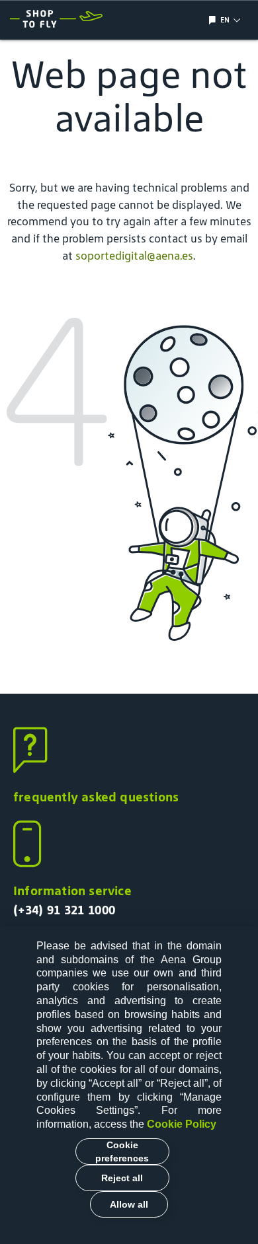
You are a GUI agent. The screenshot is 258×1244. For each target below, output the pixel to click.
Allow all (129, 1204)
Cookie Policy (181, 1124)
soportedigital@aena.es (134, 255)
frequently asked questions (96, 797)
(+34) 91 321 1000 (64, 910)
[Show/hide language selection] (214, 20)
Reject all (122, 1178)
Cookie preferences (122, 1151)
